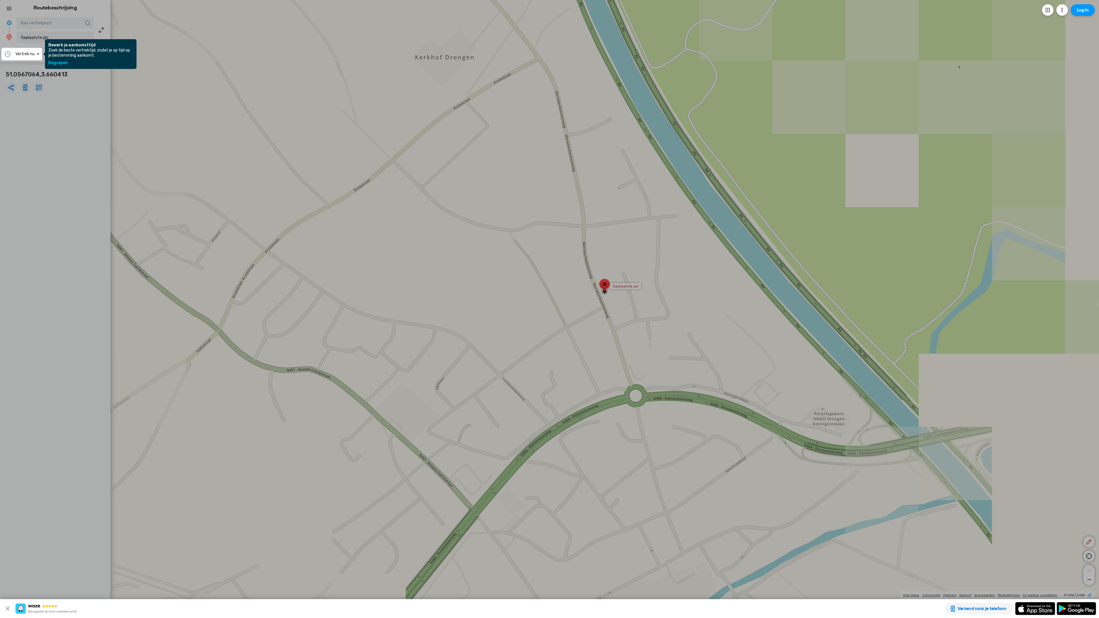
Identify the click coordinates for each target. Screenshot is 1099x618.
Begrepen (58, 63)
